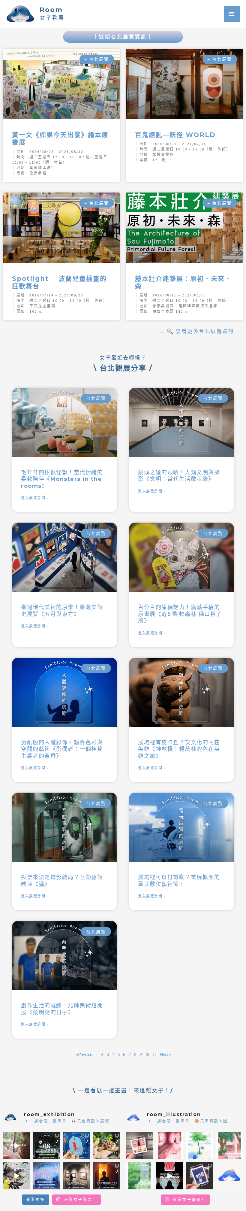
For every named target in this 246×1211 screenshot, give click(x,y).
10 (147, 1054)
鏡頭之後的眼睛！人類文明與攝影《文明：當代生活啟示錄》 (179, 476)
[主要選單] (232, 14)
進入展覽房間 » (35, 498)
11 (154, 1054)
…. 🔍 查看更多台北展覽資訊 (196, 331)
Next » (165, 1054)
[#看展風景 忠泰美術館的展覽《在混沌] (169, 1175)
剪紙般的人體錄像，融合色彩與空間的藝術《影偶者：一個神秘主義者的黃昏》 (62, 749)
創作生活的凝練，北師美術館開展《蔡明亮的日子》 (62, 1009)
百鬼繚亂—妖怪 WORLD (175, 134)
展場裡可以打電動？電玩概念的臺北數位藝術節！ (179, 881)
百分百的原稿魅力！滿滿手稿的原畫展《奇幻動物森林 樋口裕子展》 (180, 614)
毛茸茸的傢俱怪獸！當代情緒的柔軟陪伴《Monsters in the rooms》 (62, 479)
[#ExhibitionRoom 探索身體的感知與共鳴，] (106, 1175)
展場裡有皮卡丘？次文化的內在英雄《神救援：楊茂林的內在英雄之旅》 (179, 749)
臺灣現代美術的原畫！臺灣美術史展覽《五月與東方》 (62, 611)
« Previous (84, 1054)
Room (51, 10)
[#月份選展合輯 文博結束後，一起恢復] (46, 1145)
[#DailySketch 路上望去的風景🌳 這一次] (199, 1145)
